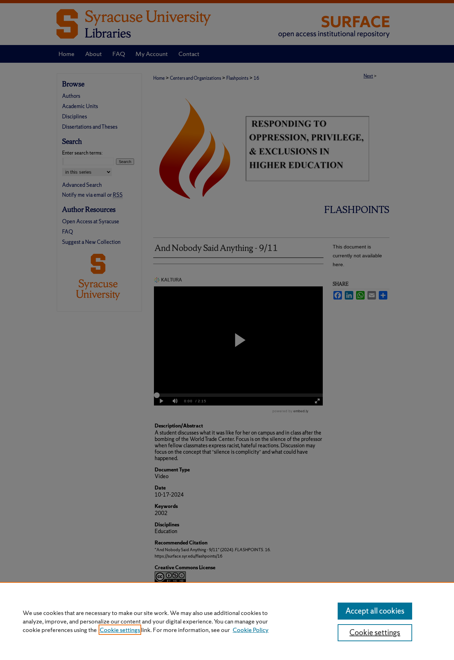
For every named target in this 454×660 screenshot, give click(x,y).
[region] (227, 621)
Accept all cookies (374, 611)
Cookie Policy (250, 630)
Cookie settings (120, 630)
